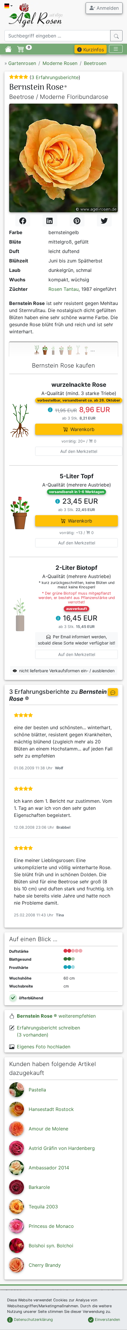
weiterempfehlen (56, 1016)
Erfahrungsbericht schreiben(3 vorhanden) (48, 1031)
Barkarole (39, 1187)
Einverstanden (107, 1319)
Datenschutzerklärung (33, 1319)
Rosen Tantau (63, 289)
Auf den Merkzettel (78, 451)
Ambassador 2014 (49, 1168)
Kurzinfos (93, 50)
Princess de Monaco (51, 1226)
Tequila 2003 (43, 1207)
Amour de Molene (48, 1129)
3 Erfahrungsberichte (55, 77)
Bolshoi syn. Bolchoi (51, 1246)
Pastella (37, 1090)
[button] (50, 410)
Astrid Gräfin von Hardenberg (62, 1148)
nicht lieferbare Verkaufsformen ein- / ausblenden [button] (67, 670)
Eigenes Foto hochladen (43, 1047)
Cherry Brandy (45, 1265)
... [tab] (92, 349)
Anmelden (107, 8)
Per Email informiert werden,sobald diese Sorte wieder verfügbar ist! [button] (76, 639)
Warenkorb (82, 429)
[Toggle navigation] (116, 49)
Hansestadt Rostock (51, 1109)
